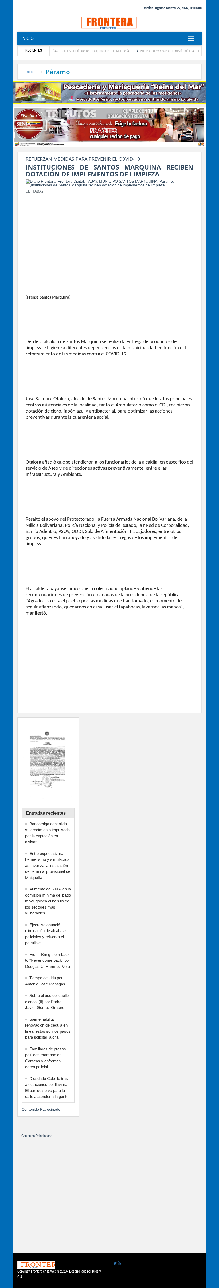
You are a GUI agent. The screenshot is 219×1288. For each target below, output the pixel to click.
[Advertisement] (109, 235)
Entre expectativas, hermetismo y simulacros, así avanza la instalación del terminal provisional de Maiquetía (48, 865)
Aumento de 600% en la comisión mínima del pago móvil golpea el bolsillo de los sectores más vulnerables (48, 901)
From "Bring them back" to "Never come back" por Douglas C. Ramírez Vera (48, 960)
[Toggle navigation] (191, 38)
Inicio (27, 38)
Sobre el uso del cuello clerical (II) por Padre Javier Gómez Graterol (47, 1001)
